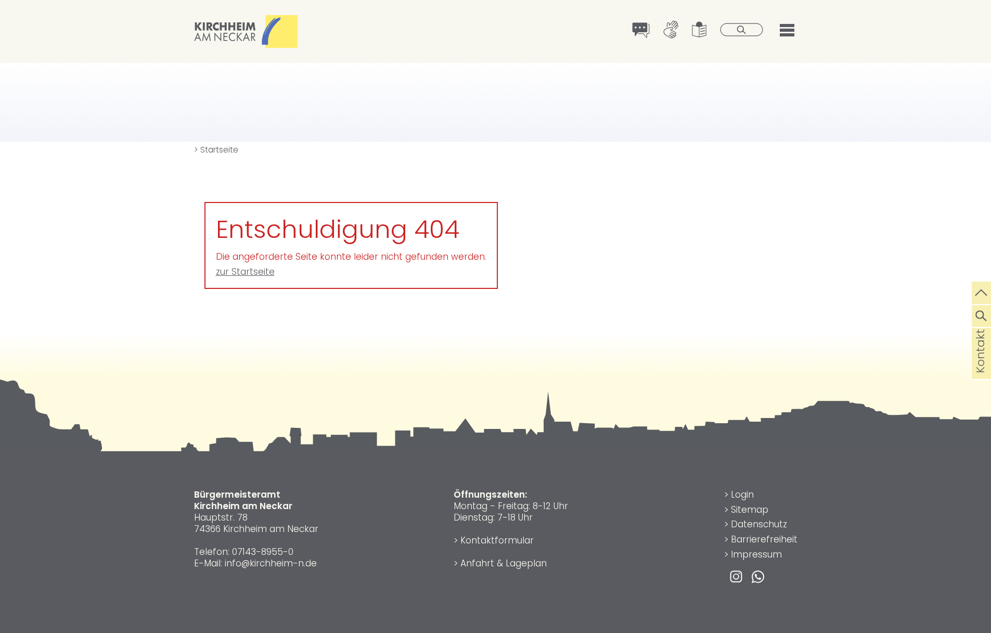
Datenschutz (759, 524)
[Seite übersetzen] (641, 31)
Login (742, 494)
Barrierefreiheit (764, 539)
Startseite (216, 149)
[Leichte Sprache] (699, 30)
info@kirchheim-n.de (271, 563)
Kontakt (980, 367)
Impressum (756, 554)
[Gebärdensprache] (670, 30)
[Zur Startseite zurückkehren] (246, 21)
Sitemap (749, 509)
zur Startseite (245, 271)
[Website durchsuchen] (981, 314)
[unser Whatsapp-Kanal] (758, 575)
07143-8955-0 (262, 552)
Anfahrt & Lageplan (503, 563)
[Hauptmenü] (787, 28)
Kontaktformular (497, 540)
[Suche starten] (742, 30)
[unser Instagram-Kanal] (736, 575)
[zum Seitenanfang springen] (981, 291)
